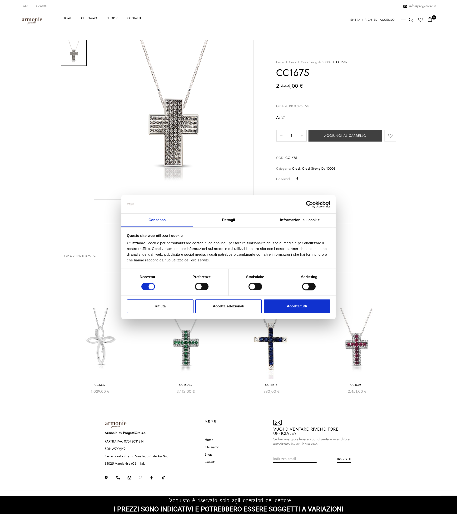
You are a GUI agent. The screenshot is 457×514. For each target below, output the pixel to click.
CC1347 (100, 385)
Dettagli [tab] (228, 220)
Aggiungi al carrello (345, 135)
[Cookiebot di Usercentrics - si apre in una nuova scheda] (309, 204)
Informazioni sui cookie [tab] (299, 220)
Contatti (41, 6)
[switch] (202, 286)
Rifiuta (160, 306)
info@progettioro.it (422, 6)
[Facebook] (297, 179)
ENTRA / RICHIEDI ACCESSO (372, 20)
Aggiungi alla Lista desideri (390, 136)
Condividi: (284, 179)
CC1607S (185, 385)
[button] (432, 20)
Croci (292, 62)
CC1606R (357, 385)
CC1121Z (271, 385)
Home (280, 62)
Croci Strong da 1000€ (316, 62)
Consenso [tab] (157, 220)
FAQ (24, 6)
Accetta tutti (297, 306)
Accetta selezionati (228, 306)
